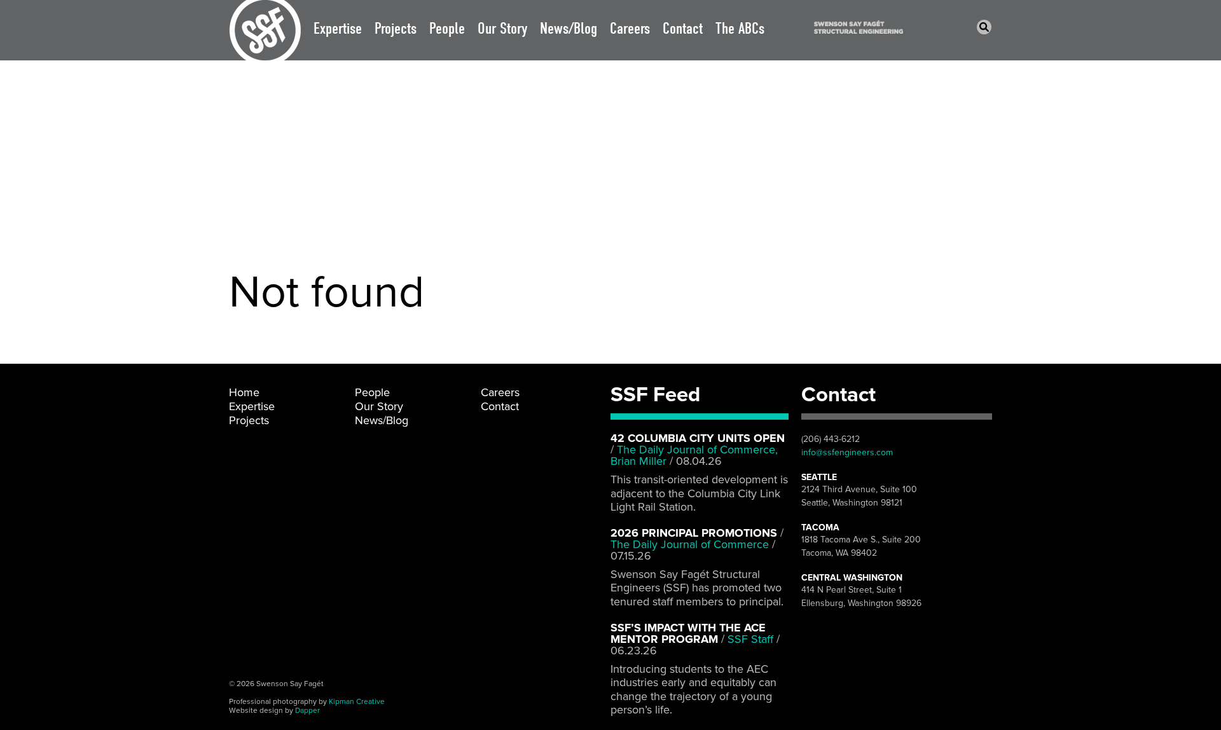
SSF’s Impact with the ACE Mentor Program (688, 633)
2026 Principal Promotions (693, 533)
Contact (683, 28)
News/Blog (568, 28)
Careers (630, 28)
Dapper (307, 710)
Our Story (502, 28)
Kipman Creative (357, 701)
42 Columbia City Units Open (697, 438)
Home (244, 392)
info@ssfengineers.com (847, 452)
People (447, 28)
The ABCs (739, 28)
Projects (396, 28)
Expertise (338, 28)
